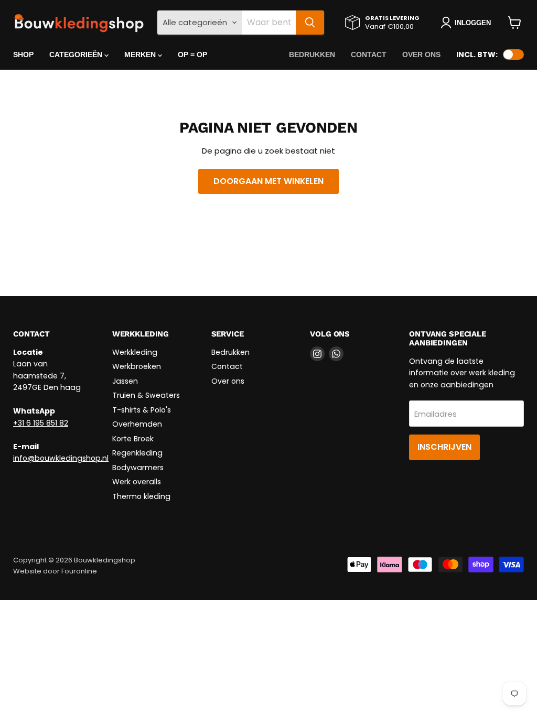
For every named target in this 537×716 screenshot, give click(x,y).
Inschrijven (444, 447)
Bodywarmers (138, 467)
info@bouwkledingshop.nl (61, 458)
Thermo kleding (141, 496)
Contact (368, 54)
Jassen (125, 381)
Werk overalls (136, 481)
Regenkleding (137, 453)
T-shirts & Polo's (141, 410)
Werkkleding (134, 352)
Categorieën (76, 54)
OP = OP (192, 54)
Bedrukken (312, 54)
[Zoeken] (310, 22)
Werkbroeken (136, 366)
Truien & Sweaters (146, 395)
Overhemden (137, 424)
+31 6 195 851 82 (40, 423)
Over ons (421, 54)
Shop (23, 54)
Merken (141, 54)
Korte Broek (133, 438)
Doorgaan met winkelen (268, 181)
